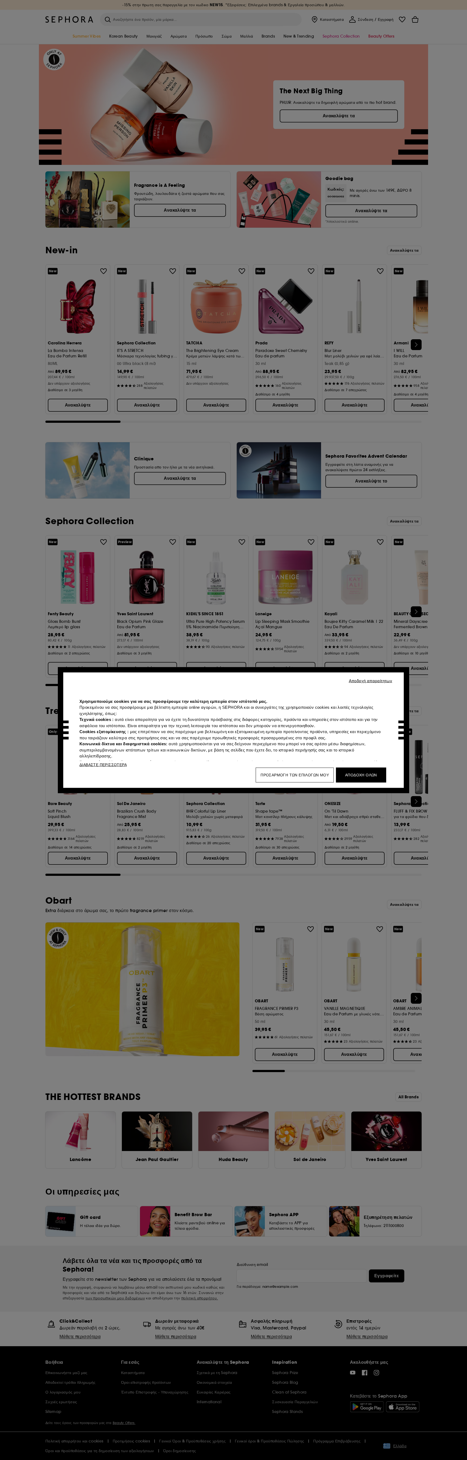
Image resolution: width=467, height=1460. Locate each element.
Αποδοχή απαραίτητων (370, 680)
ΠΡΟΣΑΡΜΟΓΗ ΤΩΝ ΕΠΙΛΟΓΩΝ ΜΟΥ (295, 775)
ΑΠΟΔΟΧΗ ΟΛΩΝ (361, 775)
